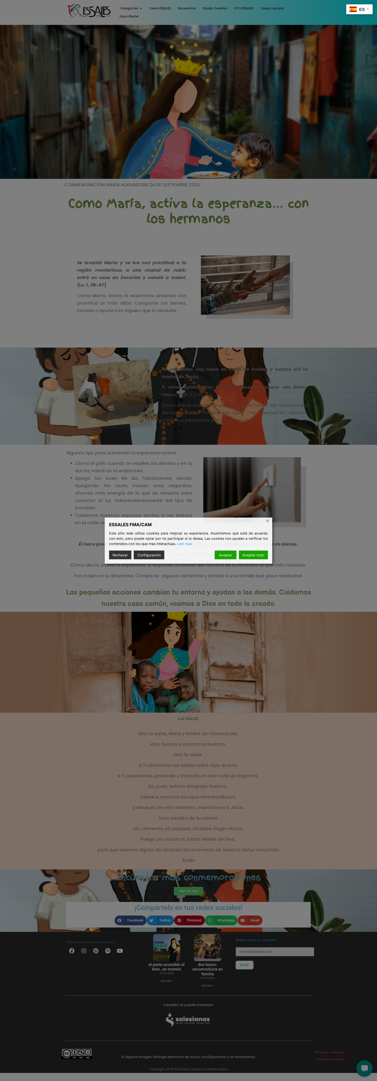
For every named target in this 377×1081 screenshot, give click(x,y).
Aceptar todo (253, 555)
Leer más (184, 543)
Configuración (149, 555)
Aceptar (225, 555)
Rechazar (120, 555)
